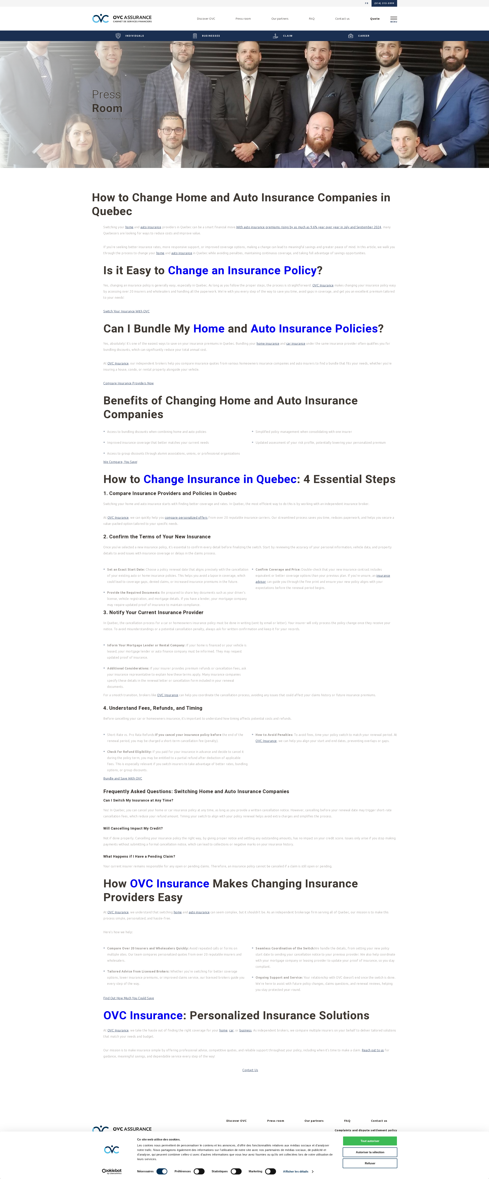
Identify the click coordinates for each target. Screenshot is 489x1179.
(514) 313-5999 (384, 3)
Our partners (280, 18)
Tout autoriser (370, 1141)
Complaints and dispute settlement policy (366, 1130)
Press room (243, 18)
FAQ (312, 18)
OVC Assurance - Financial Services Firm (116, 118)
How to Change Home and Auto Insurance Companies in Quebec (198, 118)
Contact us (342, 18)
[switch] (199, 1171)
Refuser (370, 1163)
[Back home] (122, 18)
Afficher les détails (295, 1171)
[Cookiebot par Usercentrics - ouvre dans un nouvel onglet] (112, 1171)
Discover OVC (206, 18)
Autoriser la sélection (370, 1152)
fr (366, 3)
